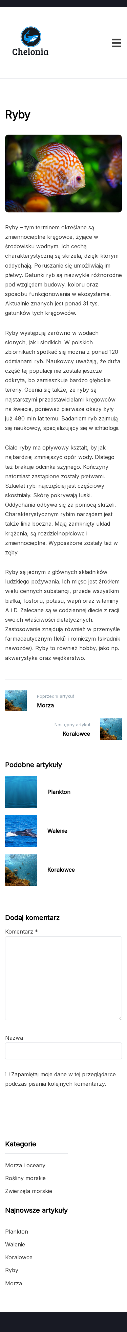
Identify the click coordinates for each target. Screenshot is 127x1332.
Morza (13, 1283)
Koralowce (61, 869)
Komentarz (21, 931)
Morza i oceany (25, 1165)
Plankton (58, 791)
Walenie (57, 830)
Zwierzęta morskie (28, 97)
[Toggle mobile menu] (116, 43)
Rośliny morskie (25, 1178)
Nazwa (14, 1037)
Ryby (11, 1270)
